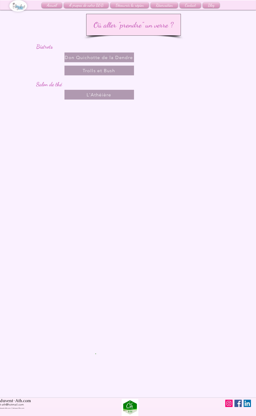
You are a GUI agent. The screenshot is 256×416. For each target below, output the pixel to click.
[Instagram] (229, 403)
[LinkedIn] (247, 403)
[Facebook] (238, 403)
